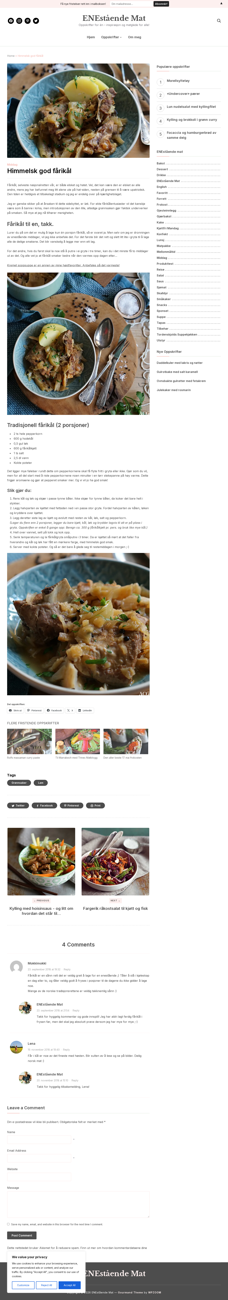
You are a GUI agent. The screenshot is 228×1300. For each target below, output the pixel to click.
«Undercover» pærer (183, 94)
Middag (12, 164)
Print (97, 805)
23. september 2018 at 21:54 (53, 1010)
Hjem (91, 37)
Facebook (46, 805)
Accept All (70, 1285)
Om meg (134, 37)
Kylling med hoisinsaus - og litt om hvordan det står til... (41, 911)
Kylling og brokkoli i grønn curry (192, 120)
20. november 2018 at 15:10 (52, 1080)
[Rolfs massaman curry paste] (29, 741)
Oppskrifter (110, 37)
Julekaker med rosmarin (174, 390)
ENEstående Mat (114, 18)
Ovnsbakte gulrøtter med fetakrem (181, 381)
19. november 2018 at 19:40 (44, 1049)
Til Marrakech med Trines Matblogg (76, 757)
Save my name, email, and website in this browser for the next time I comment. (57, 1224)
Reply (67, 969)
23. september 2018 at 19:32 (44, 969)
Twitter (20, 805)
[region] (46, 1272)
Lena (31, 1043)
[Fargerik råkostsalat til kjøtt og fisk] (115, 861)
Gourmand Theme (130, 1292)
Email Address (16, 1150)
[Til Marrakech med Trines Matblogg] (77, 741)
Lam (40, 782)
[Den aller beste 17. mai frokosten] (125, 741)
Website (12, 1169)
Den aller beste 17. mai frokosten (122, 757)
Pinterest (73, 805)
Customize (23, 1285)
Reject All (46, 1285)
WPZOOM (154, 1292)
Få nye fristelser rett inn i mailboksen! (83, 4)
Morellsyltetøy (178, 81)
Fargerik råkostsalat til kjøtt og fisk (115, 908)
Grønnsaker (19, 782)
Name (11, 1132)
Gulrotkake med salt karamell (177, 372)
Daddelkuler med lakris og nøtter (180, 363)
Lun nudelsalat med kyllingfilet (191, 107)
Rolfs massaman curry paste (23, 757)
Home (11, 55)
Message (13, 1188)
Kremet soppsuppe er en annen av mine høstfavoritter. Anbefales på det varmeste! (63, 265)
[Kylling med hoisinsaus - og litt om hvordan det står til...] (41, 861)
